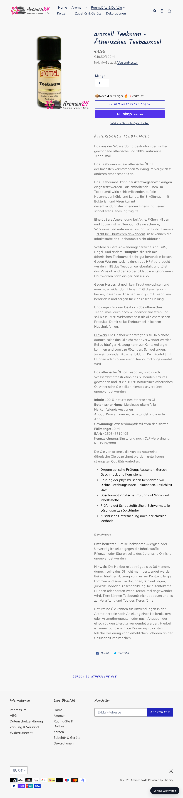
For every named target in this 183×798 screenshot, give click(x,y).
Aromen (60, 715)
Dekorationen (64, 743)
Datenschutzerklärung (26, 721)
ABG (13, 715)
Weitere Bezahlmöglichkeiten (129, 123)
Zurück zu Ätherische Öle (94, 676)
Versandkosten (127, 62)
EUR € (18, 770)
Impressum (18, 710)
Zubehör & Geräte (67, 738)
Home (58, 710)
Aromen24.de (139, 780)
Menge (100, 76)
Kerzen (59, 732)
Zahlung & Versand (24, 727)
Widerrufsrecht (21, 733)
